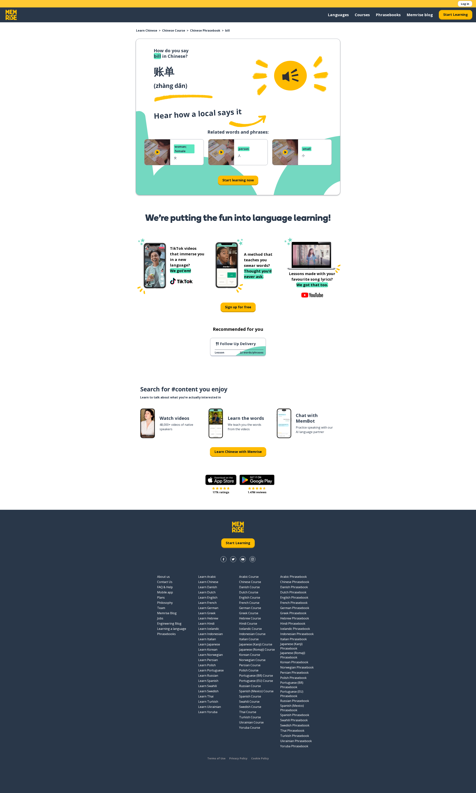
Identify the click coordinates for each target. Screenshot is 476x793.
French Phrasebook (294, 603)
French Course (249, 603)
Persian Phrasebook (294, 673)
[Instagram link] (252, 559)
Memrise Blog (167, 613)
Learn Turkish (208, 702)
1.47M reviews (257, 492)
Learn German (208, 608)
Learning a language (171, 629)
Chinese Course (173, 30)
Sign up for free (238, 307)
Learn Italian (207, 639)
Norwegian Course (252, 660)
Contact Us (164, 582)
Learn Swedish (208, 691)
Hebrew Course (250, 618)
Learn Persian (208, 660)
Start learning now (238, 180)
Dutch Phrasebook (293, 592)
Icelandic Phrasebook (295, 629)
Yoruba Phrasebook (294, 746)
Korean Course (249, 655)
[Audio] (290, 76)
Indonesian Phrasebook (297, 634)
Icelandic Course (250, 629)
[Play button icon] (157, 152)
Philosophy (165, 603)
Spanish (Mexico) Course (256, 691)
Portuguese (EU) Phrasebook (291, 693)
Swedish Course (250, 707)
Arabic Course (249, 577)
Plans (161, 597)
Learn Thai (205, 696)
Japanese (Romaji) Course (257, 649)
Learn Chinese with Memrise (238, 451)
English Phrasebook (294, 597)
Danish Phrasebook (294, 587)
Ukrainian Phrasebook (296, 741)
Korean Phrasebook (294, 662)
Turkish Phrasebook (294, 736)
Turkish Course (250, 717)
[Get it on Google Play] (256, 480)
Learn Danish (207, 587)
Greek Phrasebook (293, 613)
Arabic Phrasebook (293, 577)
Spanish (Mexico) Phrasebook (292, 708)
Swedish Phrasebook (294, 725)
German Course (250, 608)
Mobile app (165, 592)
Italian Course (249, 639)
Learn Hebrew (208, 618)
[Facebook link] (223, 559)
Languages (338, 14)
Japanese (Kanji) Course (255, 644)
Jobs (160, 618)
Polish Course (248, 670)
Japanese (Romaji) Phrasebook (292, 655)
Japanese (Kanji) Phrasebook (291, 646)
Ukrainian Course (251, 722)
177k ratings (221, 492)
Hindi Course (248, 623)
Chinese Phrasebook (205, 30)
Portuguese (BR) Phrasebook (291, 685)
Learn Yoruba (207, 712)
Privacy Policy (238, 758)
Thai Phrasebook (292, 731)
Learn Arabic (207, 577)
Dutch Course (248, 592)
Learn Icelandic (208, 629)
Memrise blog (420, 14)
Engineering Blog (169, 623)
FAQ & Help (165, 587)
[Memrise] (11, 14)
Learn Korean (207, 649)
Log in (465, 4)
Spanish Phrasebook (294, 715)
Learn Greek (207, 613)
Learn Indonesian (210, 634)
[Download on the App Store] (221, 480)
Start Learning (455, 14)
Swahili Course (249, 702)
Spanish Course (250, 696)
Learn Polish (207, 665)
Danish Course (249, 587)
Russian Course (250, 686)
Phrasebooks (388, 14)
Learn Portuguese (211, 670)
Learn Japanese (209, 644)
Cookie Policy (260, 758)
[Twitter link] (233, 559)
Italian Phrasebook (293, 639)
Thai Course (247, 712)
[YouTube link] (243, 559)
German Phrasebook (294, 608)
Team (161, 608)
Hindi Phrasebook (292, 623)
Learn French (207, 603)
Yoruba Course (249, 728)
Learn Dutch (207, 592)
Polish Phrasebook (293, 678)
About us (163, 577)
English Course (249, 597)
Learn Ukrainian (209, 707)
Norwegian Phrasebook (297, 667)
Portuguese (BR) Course (256, 676)
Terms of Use (216, 758)
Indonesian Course (252, 634)
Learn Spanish (208, 681)
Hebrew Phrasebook (294, 618)
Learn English (207, 597)
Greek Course (248, 613)
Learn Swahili (207, 686)
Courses (362, 14)
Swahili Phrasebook (294, 720)
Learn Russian (208, 676)
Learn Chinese (146, 30)
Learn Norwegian (210, 655)
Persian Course (249, 665)
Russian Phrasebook (294, 701)
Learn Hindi (206, 623)
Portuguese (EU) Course (256, 681)
